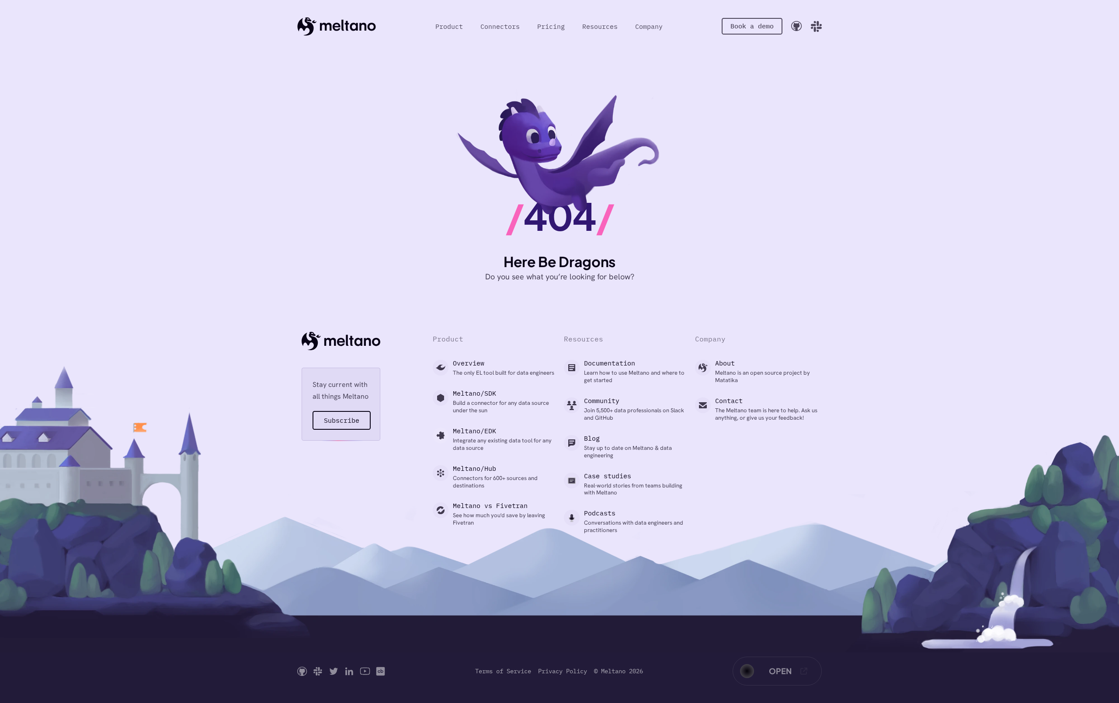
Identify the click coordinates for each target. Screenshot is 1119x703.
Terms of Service (503, 671)
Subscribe (341, 420)
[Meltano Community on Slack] (318, 671)
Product (449, 26)
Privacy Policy (562, 671)
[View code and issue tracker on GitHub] (796, 26)
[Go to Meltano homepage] (336, 26)
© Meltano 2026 (618, 671)
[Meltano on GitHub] (302, 671)
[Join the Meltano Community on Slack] (816, 26)
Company (649, 26)
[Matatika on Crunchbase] (380, 671)
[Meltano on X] (333, 671)
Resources (600, 26)
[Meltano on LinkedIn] (349, 671)
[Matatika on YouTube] (365, 671)
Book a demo (752, 26)
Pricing (551, 26)
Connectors (500, 26)
